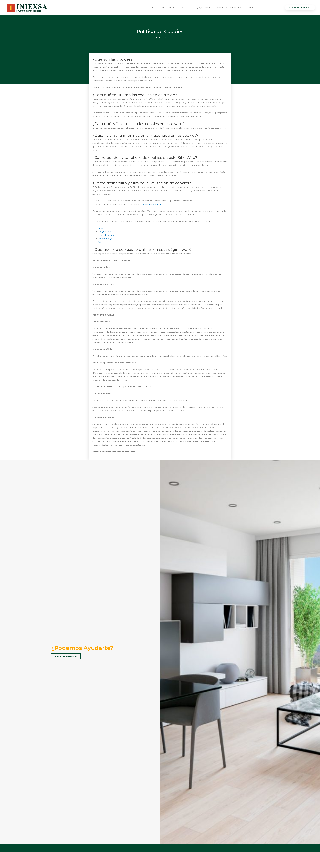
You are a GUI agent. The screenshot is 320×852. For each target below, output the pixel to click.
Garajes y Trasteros (202, 7)
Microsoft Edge (105, 238)
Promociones (169, 7)
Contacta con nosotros (66, 656)
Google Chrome (105, 231)
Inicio (154, 7)
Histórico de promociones (229, 7)
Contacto (251, 7)
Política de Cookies (152, 204)
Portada (151, 38)
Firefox (101, 228)
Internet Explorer (106, 235)
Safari (100, 242)
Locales (184, 7)
